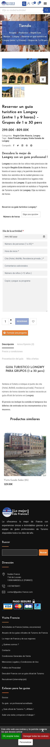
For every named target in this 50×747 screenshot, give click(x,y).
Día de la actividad (13, 231)
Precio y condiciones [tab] (12, 351)
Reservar (22, 321)
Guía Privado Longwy (17, 138)
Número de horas (11, 216)
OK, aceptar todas (11, 736)
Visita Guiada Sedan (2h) (16, 480)
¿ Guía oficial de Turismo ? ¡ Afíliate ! (18, 709)
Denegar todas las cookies (35, 736)
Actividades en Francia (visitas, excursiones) (21, 627)
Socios (5, 697)
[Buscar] (46, 10)
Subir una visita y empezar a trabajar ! (18, 715)
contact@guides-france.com (20, 592)
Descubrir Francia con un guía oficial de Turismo (23, 673)
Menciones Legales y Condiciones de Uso (20, 662)
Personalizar (25, 742)
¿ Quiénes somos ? (10, 644)
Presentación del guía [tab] (12, 358)
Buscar (6, 542)
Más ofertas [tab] (33, 358)
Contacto (6, 650)
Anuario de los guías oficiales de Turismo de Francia (25, 633)
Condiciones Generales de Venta (16, 656)
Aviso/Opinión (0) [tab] (25, 344)
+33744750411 (13, 586)
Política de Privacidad (11, 668)
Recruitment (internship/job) (14, 679)
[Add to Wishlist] (33, 321)
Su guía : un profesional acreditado (17, 703)
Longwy (36, 135)
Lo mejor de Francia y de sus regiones (18, 638)
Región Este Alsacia (22, 135)
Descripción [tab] (8, 344)
